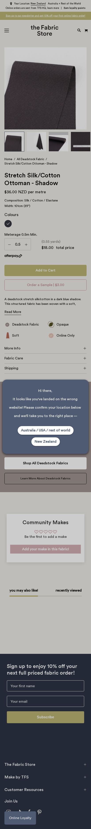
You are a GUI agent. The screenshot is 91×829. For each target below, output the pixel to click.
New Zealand (46, 441)
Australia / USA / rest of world (45, 430)
